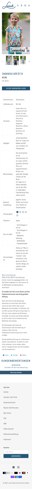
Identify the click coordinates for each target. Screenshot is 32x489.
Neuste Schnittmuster (11, 408)
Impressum (7, 439)
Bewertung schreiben (16, 372)
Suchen (6, 392)
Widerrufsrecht (9, 429)
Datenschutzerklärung (11, 434)
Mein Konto (7, 413)
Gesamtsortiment (9, 402)
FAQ (5, 418)
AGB (5, 423)
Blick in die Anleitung (8, 275)
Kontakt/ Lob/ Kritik (10, 397)
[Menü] (29, 5)
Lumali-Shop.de (12, 483)
